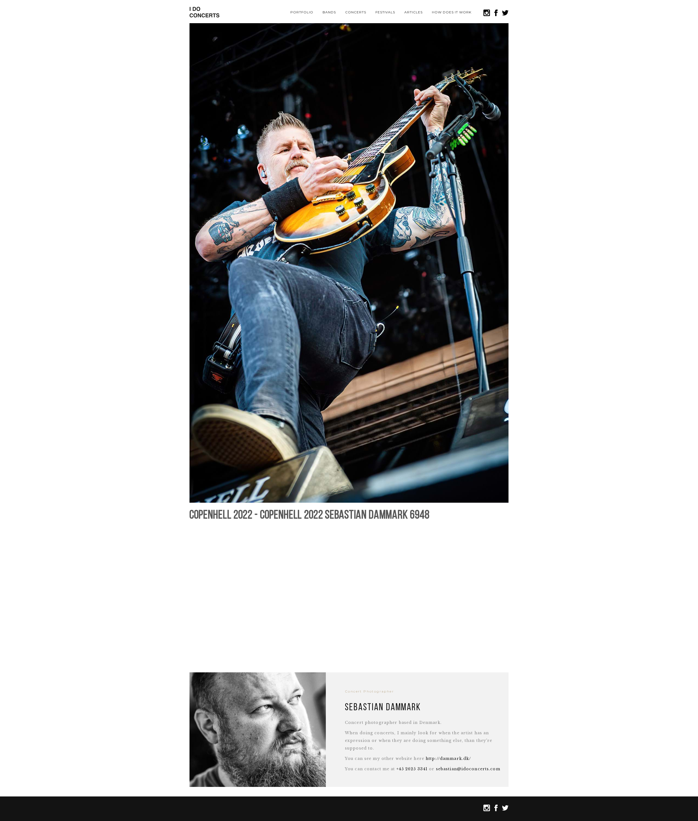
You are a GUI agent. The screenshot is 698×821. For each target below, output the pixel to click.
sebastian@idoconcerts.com (468, 768)
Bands (329, 12)
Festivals (385, 12)
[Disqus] (349, 594)
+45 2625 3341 (412, 768)
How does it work (451, 12)
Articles (413, 12)
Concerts (355, 12)
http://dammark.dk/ (448, 758)
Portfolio (301, 12)
